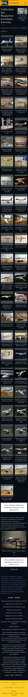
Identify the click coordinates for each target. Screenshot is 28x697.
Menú (25, 2)
